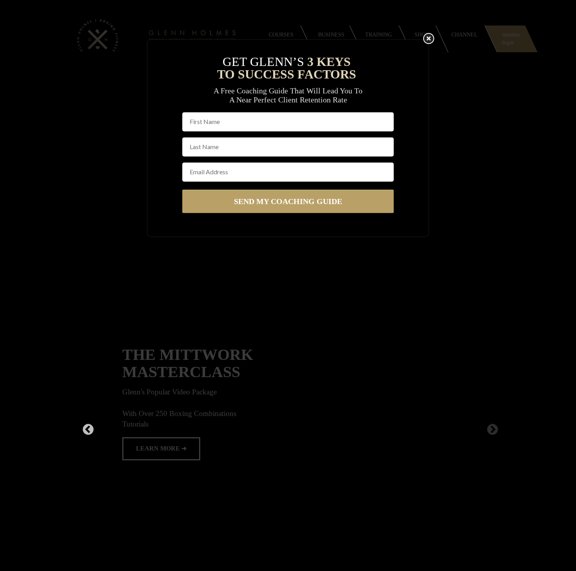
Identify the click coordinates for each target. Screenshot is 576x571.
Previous (86, 429)
